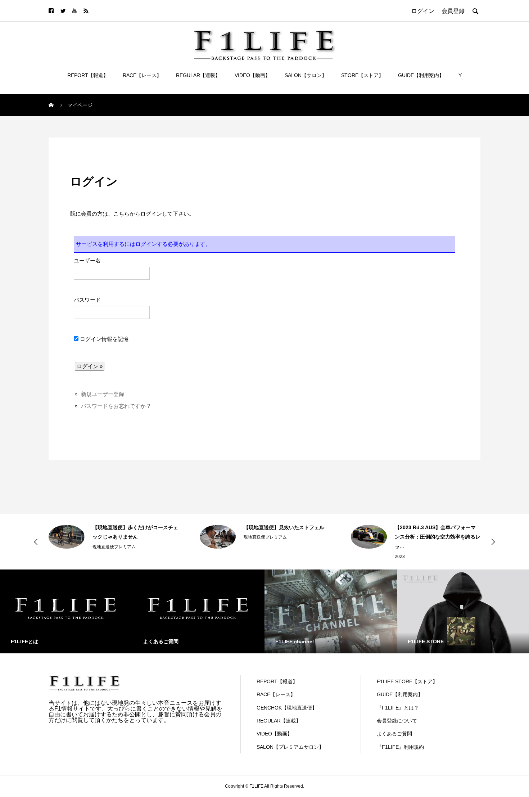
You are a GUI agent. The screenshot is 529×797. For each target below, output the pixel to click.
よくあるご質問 (394, 734)
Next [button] (493, 541)
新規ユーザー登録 (102, 394)
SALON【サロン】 (306, 75)
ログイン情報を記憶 (103, 339)
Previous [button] (36, 541)
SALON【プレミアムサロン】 (290, 747)
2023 (400, 556)
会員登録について (397, 721)
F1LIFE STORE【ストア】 (407, 681)
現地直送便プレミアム (114, 547)
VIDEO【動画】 (252, 75)
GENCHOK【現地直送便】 (287, 708)
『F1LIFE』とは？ (398, 708)
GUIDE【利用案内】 (421, 75)
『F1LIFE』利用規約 (400, 747)
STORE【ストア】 (362, 75)
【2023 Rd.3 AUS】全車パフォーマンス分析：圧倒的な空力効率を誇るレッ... (437, 536)
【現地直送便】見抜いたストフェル (284, 527)
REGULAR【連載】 (198, 75)
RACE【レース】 (142, 75)
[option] (113, 537)
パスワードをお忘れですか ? (115, 406)
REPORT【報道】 (87, 75)
